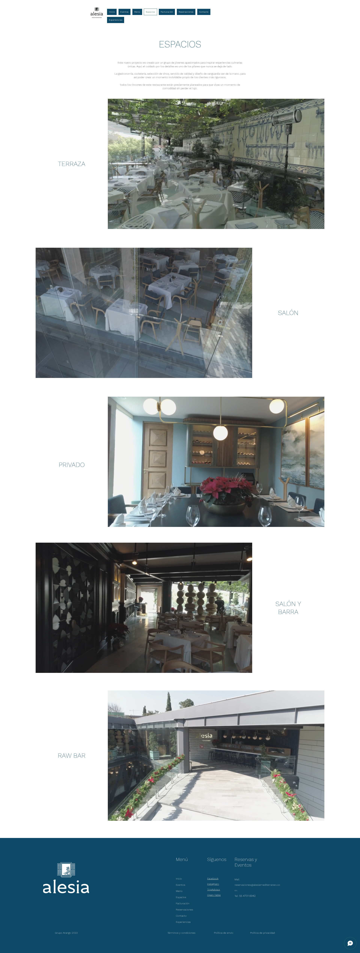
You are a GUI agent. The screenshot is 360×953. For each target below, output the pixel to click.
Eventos (180, 884)
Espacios (181, 897)
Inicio (179, 878)
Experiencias (183, 921)
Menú (179, 890)
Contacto (181, 915)
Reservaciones (184, 909)
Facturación (182, 903)
